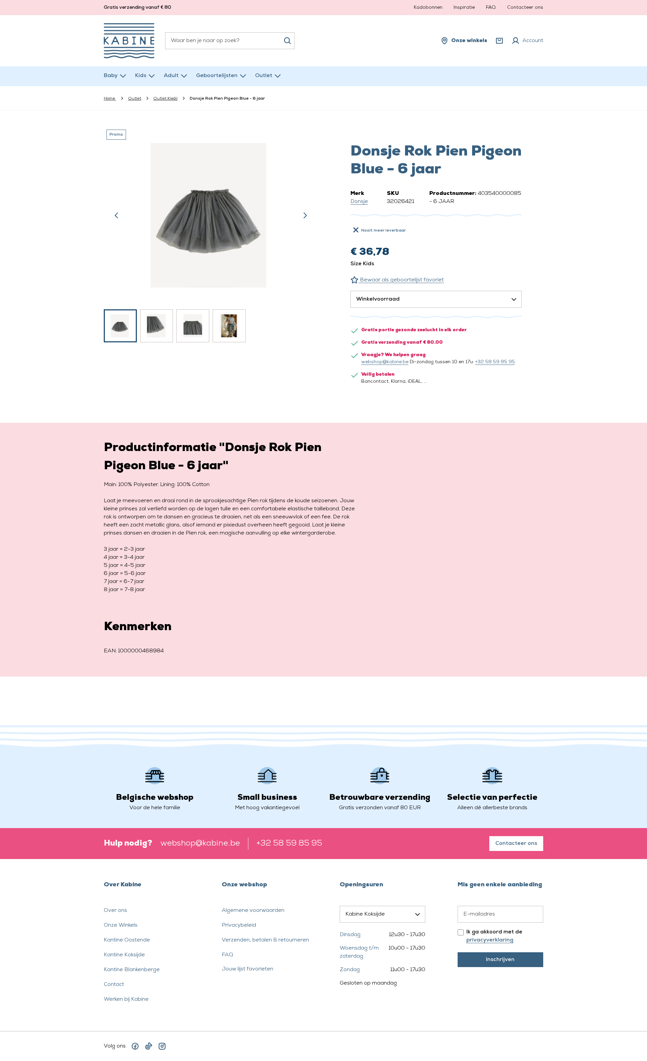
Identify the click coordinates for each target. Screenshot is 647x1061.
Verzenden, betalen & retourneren (265, 940)
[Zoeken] (287, 41)
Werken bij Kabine (126, 999)
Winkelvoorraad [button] (378, 299)
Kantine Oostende (127, 940)
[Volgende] (305, 215)
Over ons (115, 910)
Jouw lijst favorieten (247, 969)
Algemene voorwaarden (253, 910)
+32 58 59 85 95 (495, 362)
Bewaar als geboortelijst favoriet (401, 280)
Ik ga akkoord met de (494, 936)
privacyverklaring (489, 940)
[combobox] (230, 40)
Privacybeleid (239, 925)
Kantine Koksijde (124, 955)
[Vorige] (116, 215)
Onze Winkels (120, 925)
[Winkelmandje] (499, 41)
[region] (211, 234)
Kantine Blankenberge (132, 969)
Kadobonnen (428, 7)
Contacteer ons (525, 7)
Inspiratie (464, 7)
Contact (114, 984)
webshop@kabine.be (384, 362)
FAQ (491, 7)
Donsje (359, 201)
